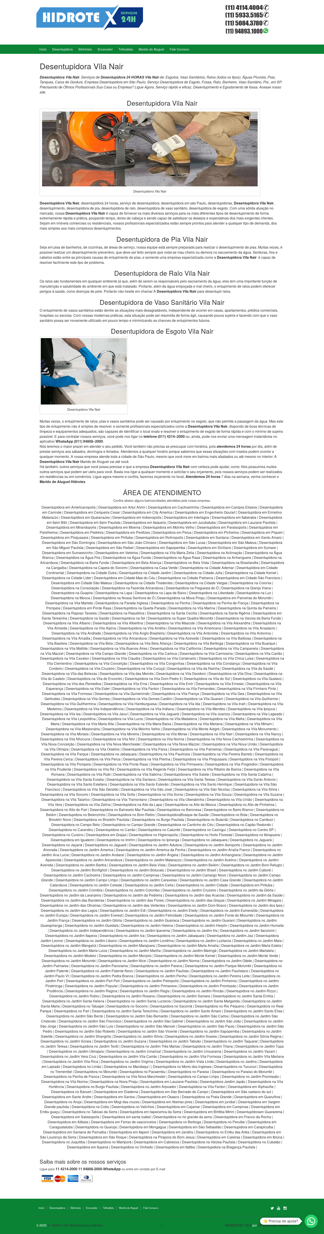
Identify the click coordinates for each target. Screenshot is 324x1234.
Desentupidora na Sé (128, 618)
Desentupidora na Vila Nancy (258, 733)
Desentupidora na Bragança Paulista (226, 1147)
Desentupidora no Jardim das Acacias (194, 895)
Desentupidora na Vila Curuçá (141, 668)
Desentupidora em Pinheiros (216, 532)
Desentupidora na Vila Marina (191, 607)
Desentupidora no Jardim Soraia (66, 1041)
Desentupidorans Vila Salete (186, 774)
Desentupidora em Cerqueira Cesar (92, 512)
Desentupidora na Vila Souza (209, 794)
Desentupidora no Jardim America (86, 849)
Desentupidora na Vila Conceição (100, 663)
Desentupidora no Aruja (63, 1101)
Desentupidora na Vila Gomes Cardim (142, 698)
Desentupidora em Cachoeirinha (173, 507)
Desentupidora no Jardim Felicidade (153, 915)
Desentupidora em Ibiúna (262, 1137)
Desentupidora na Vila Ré (94, 769)
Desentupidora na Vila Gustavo (257, 678)
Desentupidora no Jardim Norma (174, 960)
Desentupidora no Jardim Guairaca (152, 920)
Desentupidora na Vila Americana (194, 628)
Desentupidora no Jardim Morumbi (69, 960)
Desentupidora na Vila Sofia (113, 794)
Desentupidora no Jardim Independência (81, 930)
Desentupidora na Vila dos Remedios (72, 683)
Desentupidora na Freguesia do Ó (192, 587)
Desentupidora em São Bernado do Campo (175, 1091)
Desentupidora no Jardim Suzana (120, 1041)
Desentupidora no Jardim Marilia (135, 950)
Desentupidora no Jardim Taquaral (231, 1041)
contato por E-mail (152, 1169)
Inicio (43, 49)
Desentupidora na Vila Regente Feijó (146, 769)
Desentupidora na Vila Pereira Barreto (222, 754)
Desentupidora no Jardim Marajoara (127, 945)
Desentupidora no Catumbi (159, 829)
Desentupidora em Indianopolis (136, 517)
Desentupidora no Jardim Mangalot (68, 945)
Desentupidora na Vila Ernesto (220, 683)
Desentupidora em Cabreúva (156, 1141)
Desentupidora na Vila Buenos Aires (118, 648)
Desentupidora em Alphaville (251, 1086)
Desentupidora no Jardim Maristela (246, 950)
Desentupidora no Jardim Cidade (202, 885)
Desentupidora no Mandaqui (126, 1066)
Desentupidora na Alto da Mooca (190, 804)
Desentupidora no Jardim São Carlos (200, 1016)
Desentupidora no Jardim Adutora (155, 844)
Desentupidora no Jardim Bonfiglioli (79, 870)
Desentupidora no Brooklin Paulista (101, 819)
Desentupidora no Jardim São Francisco (90, 1021)
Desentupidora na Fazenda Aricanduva (132, 587)
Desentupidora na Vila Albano (66, 622)
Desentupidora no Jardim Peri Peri (93, 980)
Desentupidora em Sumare (255, 547)
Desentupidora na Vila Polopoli (253, 759)
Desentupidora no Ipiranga (158, 839)
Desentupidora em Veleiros (116, 552)
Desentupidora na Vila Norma (161, 739)
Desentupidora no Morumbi (95, 1071)
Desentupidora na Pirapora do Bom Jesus (162, 1137)
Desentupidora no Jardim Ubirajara (76, 1051)
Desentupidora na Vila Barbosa (226, 638)
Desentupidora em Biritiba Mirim (209, 1111)
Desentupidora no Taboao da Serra (89, 1111)
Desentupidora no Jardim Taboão (175, 1041)
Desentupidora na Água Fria (78, 557)
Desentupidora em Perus (172, 532)
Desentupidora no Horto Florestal (207, 834)
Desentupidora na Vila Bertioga (198, 643)
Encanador (105, 49)
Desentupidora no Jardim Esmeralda (229, 910)
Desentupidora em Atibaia (68, 1121)
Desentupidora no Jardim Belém (193, 864)
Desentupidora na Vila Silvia (255, 789)
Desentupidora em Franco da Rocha (242, 1116)
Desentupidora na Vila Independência (94, 708)
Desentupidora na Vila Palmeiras (196, 749)
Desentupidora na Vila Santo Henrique (201, 784)
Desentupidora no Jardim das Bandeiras (72, 900)
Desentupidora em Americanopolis (69, 507)
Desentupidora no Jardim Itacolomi (247, 930)
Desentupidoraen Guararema (259, 1111)
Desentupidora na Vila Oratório (95, 749)
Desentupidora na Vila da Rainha (193, 668)
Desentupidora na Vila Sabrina (137, 774)
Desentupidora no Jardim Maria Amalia (188, 945)
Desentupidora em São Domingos (68, 542)
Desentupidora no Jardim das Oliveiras (70, 905)
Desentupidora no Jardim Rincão (198, 990)
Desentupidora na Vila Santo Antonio (247, 779)
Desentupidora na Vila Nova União (229, 744)
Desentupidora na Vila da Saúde (247, 668)
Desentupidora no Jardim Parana (156, 965)
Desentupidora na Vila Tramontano (119, 799)
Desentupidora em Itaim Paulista (95, 522)
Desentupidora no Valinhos (133, 1106)
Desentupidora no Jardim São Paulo (206, 1026)
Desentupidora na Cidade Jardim (145, 572)
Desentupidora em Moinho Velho (169, 527)
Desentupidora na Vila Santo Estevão (139, 784)
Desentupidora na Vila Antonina (246, 633)
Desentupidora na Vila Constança (213, 663)
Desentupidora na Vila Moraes (65, 733)
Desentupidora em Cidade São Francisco (248, 577)
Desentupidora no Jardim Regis (144, 990)
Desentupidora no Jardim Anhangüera (211, 854)
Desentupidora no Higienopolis (153, 834)
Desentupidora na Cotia (90, 1106)
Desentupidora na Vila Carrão (258, 653)
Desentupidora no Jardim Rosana (128, 995)
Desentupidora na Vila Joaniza (206, 713)
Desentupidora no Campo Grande (128, 824)
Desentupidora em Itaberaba (234, 517)
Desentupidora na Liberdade (212, 592)
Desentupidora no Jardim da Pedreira (133, 895)
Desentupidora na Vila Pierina (146, 759)
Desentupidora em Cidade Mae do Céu (125, 577)
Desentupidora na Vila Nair (211, 733)
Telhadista (126, 49)
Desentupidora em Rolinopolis (159, 537)
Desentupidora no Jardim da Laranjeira (70, 895)
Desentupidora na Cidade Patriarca (185, 577)
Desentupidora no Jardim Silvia (138, 1036)
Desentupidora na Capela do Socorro (98, 567)
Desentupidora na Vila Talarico (65, 799)
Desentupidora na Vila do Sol (207, 678)
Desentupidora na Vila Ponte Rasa (120, 764)
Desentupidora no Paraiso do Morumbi (242, 1071)
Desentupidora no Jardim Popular (91, 985)
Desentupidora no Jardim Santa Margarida (206, 1001)
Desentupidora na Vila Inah (224, 703)
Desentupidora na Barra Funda (85, 562)
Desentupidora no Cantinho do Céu (186, 824)
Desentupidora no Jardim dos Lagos (69, 910)
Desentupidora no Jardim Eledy (173, 910)
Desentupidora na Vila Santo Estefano (77, 784)
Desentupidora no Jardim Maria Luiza (77, 950)
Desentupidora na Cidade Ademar (207, 567)
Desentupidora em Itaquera (144, 522)
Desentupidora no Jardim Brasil (191, 870)
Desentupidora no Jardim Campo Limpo (87, 879)
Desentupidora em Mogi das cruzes (112, 1101)
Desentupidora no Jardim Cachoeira (72, 875)
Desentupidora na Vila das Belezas (69, 673)
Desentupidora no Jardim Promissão (207, 985)
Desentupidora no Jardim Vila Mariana (254, 1056)
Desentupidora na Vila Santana (131, 779)
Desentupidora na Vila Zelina (88, 804)
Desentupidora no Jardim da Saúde (255, 895)
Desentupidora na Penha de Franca (71, 1076)
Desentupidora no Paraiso (188, 1071)
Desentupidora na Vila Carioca (153, 653)
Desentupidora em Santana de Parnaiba (74, 1132)
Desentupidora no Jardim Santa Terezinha (125, 1010)
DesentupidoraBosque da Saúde (183, 814)
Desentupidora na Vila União (229, 799)
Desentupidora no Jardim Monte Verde (248, 955)
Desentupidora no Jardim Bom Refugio (251, 864)
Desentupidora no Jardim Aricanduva (93, 859)
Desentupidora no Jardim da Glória (246, 890)
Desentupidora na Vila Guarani (199, 698)
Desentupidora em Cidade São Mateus (81, 582)
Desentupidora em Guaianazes (85, 517)
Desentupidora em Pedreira (82, 532)
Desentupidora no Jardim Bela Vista (137, 864)
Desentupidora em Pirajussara (64, 537)
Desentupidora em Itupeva (87, 1147)
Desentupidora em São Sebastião (195, 1126)
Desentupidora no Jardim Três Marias (150, 1046)
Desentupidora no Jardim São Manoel (145, 1026)
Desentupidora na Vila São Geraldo (91, 789)
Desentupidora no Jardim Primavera (148, 985)
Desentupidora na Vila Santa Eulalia (75, 779)
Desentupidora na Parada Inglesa (122, 602)
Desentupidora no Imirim (116, 839)
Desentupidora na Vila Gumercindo (122, 693)
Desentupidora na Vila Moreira (115, 733)
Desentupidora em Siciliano (209, 547)
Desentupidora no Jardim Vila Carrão (128, 1056)
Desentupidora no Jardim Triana (207, 1046)
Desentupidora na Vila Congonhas (157, 663)
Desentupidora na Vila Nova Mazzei (171, 744)
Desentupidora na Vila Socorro (64, 794)
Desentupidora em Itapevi (129, 1132)
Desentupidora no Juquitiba (63, 1141)
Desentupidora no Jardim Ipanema (143, 930)
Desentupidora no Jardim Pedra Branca (102, 975)
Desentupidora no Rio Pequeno (219, 1006)
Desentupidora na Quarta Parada (140, 607)
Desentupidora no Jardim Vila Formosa (190, 1056)
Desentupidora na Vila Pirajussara (200, 759)
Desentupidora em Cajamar (178, 1106)
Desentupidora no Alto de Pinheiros (246, 804)
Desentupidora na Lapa (113, 592)
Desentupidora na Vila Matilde (64, 648)
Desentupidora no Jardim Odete (227, 960)
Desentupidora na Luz (253, 592)
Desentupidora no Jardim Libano (91, 940)
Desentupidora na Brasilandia (235, 562)
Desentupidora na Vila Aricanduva (120, 638)
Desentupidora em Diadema (116, 1091)
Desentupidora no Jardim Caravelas (149, 879)
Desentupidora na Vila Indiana (150, 708)
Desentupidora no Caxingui (204, 829)
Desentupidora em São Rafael (110, 547)
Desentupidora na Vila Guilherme (252, 698)
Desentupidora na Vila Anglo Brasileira (134, 633)
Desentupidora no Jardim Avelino (210, 859)
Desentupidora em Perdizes (128, 532)
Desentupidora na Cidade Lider (67, 577)
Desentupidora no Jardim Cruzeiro (189, 890)
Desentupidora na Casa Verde (154, 567)
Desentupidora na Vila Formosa (67, 693)
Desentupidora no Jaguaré (106, 844)
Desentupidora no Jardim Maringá (189, 950)
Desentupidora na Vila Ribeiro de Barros (209, 769)
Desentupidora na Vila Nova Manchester (109, 744)
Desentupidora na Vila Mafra (222, 718)
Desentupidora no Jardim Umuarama (192, 1051)
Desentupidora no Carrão (116, 829)
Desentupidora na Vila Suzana (258, 794)
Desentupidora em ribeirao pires (167, 1101)
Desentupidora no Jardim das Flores (135, 900)
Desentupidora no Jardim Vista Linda (185, 1061)
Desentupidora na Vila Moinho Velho (131, 728)
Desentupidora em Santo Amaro (256, 537)
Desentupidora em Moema (119, 527)
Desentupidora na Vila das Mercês (127, 673)
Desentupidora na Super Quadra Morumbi (180, 618)
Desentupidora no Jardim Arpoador (148, 1086)
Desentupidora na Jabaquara (114, 754)
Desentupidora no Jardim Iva (122, 935)
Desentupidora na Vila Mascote (170, 622)
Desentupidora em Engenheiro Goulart (205, 512)
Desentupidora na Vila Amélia (142, 628)
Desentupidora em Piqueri (262, 532)
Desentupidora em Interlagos (186, 517)
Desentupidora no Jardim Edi (123, 910)
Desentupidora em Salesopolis (75, 1116)
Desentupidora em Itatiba (175, 1147)
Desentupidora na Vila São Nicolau (202, 789)
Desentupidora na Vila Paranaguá (251, 749)
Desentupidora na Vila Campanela (231, 648)
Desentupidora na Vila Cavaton (64, 658)
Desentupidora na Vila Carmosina (206, 653)
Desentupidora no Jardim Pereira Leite (219, 975)
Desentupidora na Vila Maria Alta (88, 723)
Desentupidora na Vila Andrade (76, 633)
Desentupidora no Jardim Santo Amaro (190, 1010)
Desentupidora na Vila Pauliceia (164, 754)
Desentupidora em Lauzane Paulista (247, 522)
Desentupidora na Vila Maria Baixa (144, 723)
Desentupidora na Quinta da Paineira (247, 607)
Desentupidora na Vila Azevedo (174, 638)
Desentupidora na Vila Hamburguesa (128, 703)
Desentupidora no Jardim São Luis (86, 1026)
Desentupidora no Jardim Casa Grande (210, 879)
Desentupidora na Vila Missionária (73, 728)
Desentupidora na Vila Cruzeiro (90, 668)
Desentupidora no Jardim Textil (94, 1046)
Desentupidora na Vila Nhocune (65, 739)
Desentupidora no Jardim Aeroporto (212, 844)
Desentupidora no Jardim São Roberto (85, 1031)
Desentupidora (62, 49)
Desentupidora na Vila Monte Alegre (191, 728)
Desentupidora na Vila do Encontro (94, 678)
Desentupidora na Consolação (75, 587)
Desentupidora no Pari (71, 1010)
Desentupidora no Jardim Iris (195, 930)
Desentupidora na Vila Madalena (171, 718)
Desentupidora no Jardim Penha (161, 975)
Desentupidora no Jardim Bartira (81, 864)
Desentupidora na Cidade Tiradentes (144, 582)
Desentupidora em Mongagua (142, 1126)
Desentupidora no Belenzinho (82, 814)
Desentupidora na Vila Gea (223, 693)
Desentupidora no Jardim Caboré (245, 870)
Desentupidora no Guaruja (96, 1126)
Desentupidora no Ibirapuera (257, 834)
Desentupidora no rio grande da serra (182, 1116)
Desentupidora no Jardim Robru (74, 995)
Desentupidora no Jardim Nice (122, 960)
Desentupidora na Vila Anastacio (249, 628)
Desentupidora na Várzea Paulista (208, 1141)
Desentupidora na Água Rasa (177, 557)
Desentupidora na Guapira (72, 592)
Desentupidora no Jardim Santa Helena (73, 1001)
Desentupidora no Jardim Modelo (70, 955)
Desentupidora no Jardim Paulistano (219, 970)
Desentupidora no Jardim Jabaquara (175, 935)
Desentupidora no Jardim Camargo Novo (194, 875)
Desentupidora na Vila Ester (88, 688)
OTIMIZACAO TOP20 (273, 1225)
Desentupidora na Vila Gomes (86, 698)
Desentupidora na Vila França (175, 693)
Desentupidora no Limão (82, 1066)
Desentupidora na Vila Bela (91, 643)
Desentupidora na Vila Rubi (89, 774)
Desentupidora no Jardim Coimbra (75, 890)
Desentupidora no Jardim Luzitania (203, 940)
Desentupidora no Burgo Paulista (158, 819)
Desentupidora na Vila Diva (230, 673)
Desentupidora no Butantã (207, 819)
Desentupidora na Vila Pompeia (66, 764)
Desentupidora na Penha (170, 602)
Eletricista (85, 49)
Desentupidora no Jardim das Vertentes (134, 905)
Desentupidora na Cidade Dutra (92, 572)
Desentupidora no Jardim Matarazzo (153, 859)
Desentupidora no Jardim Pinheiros (209, 980)
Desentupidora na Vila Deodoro (181, 673)
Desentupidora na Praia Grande (207, 1096)
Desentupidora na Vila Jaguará (154, 713)
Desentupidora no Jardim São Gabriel (153, 1021)
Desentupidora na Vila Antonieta (192, 633)
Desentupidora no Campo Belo (75, 824)
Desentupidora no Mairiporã (109, 1141)
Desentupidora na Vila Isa (60, 713)
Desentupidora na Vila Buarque (250, 643)
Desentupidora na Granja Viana (246, 587)
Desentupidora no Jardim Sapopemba (209, 1031)
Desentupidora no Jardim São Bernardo (137, 1016)
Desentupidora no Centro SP (251, 829)
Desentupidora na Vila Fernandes (188, 688)
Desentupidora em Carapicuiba (248, 1126)
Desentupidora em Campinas (225, 1106)
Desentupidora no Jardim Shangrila (83, 1036)
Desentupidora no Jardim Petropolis (151, 980)
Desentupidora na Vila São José (146, 789)
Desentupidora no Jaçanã (62, 844)
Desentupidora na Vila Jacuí (105, 713)
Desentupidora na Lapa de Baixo (161, 592)
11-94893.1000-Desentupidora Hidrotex (75, 1225)
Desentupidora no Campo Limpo (193, 1076)
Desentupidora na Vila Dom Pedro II (153, 678)
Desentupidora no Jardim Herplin (201, 925)
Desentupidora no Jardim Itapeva (71, 935)
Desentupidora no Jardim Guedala (92, 925)
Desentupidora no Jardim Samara (183, 995)
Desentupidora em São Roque (103, 1137)
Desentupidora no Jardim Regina (91, 990)
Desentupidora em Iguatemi (72, 839)
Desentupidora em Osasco (158, 1096)
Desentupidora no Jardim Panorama (99, 965)
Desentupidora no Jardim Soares (191, 1036)
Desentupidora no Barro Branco (228, 809)
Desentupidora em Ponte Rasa (87, 607)
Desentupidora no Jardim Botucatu (137, 870)
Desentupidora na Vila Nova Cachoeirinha (220, 739)
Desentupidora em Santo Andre (66, 1096)
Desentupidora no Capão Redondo (243, 824)
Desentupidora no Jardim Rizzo (251, 990)
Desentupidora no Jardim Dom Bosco (197, 905)
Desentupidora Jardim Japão (222, 1081)
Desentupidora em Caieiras (218, 1137)
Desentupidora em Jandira (172, 1132)
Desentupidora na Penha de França (221, 602)
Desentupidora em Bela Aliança (137, 562)
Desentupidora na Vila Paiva (144, 749)
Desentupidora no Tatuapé (83, 1006)
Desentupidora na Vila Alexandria (223, 622)
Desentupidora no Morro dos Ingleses (182, 1066)
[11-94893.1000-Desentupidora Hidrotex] (89, 17)
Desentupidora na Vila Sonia (160, 794)
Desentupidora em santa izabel (126, 1116)
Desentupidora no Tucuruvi (235, 1066)
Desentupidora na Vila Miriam (248, 723)
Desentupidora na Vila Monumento (249, 728)
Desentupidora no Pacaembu (143, 1071)
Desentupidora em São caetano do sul (241, 1091)
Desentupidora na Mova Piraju (181, 597)
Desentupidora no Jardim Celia (149, 885)
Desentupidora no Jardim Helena (147, 925)
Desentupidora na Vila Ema (125, 683)
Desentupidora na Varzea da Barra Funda (248, 618)
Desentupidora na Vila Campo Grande (96, 653)
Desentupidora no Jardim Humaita (257, 925)
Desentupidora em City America (148, 512)
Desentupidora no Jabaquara (204, 839)
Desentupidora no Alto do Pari (63, 809)
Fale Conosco (179, 49)
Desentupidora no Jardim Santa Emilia (243, 995)
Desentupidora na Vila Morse (164, 733)
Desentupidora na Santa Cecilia (172, 613)
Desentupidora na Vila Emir (171, 683)
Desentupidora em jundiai (215, 1101)
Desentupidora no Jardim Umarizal (133, 1051)
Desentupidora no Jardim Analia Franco (219, 849)
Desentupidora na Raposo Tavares (69, 613)
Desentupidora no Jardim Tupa (259, 1046)
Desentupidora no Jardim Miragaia (254, 900)
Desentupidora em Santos (114, 1096)
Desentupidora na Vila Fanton (135, 688)
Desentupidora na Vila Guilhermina (68, 703)
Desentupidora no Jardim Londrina (146, 940)
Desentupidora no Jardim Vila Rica (70, 1061)
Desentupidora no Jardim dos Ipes (256, 905)
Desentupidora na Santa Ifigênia (225, 613)
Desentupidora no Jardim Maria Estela (251, 945)
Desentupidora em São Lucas (182, 542)
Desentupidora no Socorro (127, 1006)
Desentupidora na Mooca (70, 597)
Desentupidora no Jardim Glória (97, 920)
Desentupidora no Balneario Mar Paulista (122, 809)
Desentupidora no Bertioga (180, 1121)
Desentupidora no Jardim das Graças (195, 900)
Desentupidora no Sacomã (171, 1006)
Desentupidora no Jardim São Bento (74, 1016)
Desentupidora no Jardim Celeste (96, 885)
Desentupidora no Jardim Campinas (131, 875)
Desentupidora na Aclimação (219, 552)
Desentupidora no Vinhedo (132, 1147)
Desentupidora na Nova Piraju (114, 1081)
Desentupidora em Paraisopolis (221, 527)
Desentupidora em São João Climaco (127, 542)
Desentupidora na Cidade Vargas (201, 582)
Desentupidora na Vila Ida (179, 703)
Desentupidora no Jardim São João (213, 1021)
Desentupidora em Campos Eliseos (229, 507)
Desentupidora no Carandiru (71, 829)
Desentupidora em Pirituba (112, 537)
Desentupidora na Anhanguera (227, 557)
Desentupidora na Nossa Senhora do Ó (124, 597)
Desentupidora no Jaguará (251, 839)
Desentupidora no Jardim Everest (96, 915)
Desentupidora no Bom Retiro (131, 814)
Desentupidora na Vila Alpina (93, 628)
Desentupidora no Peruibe (224, 1121)
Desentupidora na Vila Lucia (120, 718)
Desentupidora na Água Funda (127, 557)
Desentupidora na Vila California (175, 648)
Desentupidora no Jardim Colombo (132, 890)
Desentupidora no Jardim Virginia (127, 1061)
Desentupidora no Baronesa (179, 809)
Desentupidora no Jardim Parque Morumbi (218, 965)
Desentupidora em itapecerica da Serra (150, 1111)
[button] (311, 1221)
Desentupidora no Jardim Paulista (162, 970)
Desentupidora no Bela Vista (186, 562)
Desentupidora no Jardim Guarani (208, 920)
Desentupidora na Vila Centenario (169, 658)
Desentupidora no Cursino (63, 834)
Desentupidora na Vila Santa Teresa (186, 779)
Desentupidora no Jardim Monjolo (125, 955)
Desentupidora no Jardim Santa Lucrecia (139, 1001)
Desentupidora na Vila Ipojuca (251, 708)
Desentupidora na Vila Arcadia (66, 638)
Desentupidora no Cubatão (259, 1141)
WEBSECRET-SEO (238, 1225)
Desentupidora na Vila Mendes (201, 708)
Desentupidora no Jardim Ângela (152, 854)
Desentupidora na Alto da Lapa (137, 804)
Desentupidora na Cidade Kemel (251, 572)
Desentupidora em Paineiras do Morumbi (239, 597)
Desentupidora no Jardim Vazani (249, 1051)
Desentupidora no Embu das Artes (223, 1132)
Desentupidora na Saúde (89, 618)
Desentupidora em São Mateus (232, 542)
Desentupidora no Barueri (71, 1091)
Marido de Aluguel (151, 49)
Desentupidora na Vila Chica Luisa (226, 658)
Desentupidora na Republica (121, 613)
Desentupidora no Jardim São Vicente (147, 1031)
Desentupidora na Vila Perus (98, 759)
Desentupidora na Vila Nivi (114, 739)
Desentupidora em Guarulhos (257, 1096)
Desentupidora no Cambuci (251, 819)
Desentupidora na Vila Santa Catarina (241, 774)
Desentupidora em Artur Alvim (122, 507)
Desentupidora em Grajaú (106, 834)
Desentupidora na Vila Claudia (116, 658)
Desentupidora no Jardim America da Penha (150, 849)
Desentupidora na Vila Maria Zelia (167, 552)
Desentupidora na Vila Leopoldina (69, 718)
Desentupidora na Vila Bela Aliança (143, 643)
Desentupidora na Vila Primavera (177, 764)
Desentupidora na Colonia (250, 582)
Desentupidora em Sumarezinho (67, 552)
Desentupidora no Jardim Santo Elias (253, 1010)
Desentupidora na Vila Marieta (69, 602)
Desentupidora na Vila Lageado (257, 713)
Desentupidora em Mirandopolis (71, 527)
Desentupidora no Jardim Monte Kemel (184, 955)
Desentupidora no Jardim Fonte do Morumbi (219, 915)
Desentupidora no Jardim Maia (258, 940)
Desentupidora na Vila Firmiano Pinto (246, 688)
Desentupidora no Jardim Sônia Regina (250, 1036)
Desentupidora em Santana (207, 537)
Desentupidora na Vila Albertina (118, 622)
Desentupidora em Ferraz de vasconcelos (123, 1121)
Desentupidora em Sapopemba (161, 547)
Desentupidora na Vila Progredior (231, 764)
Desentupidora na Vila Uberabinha (177, 799)
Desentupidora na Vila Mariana (198, 723)
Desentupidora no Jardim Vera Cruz (68, 1056)
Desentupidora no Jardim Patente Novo (102, 970)
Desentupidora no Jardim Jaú (230, 935)
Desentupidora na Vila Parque (64, 754)
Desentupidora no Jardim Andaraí (97, 854)
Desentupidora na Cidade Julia (198, 572)
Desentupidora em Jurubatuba (192, 522)
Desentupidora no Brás (229, 814)
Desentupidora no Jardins (236, 1061)
